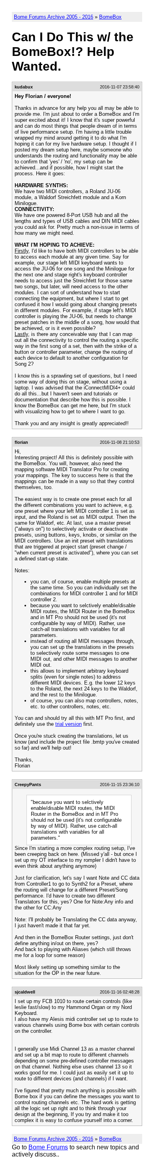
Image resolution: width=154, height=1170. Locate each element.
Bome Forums (48, 1147)
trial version (68, 724)
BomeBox (110, 17)
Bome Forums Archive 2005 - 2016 (53, 17)
